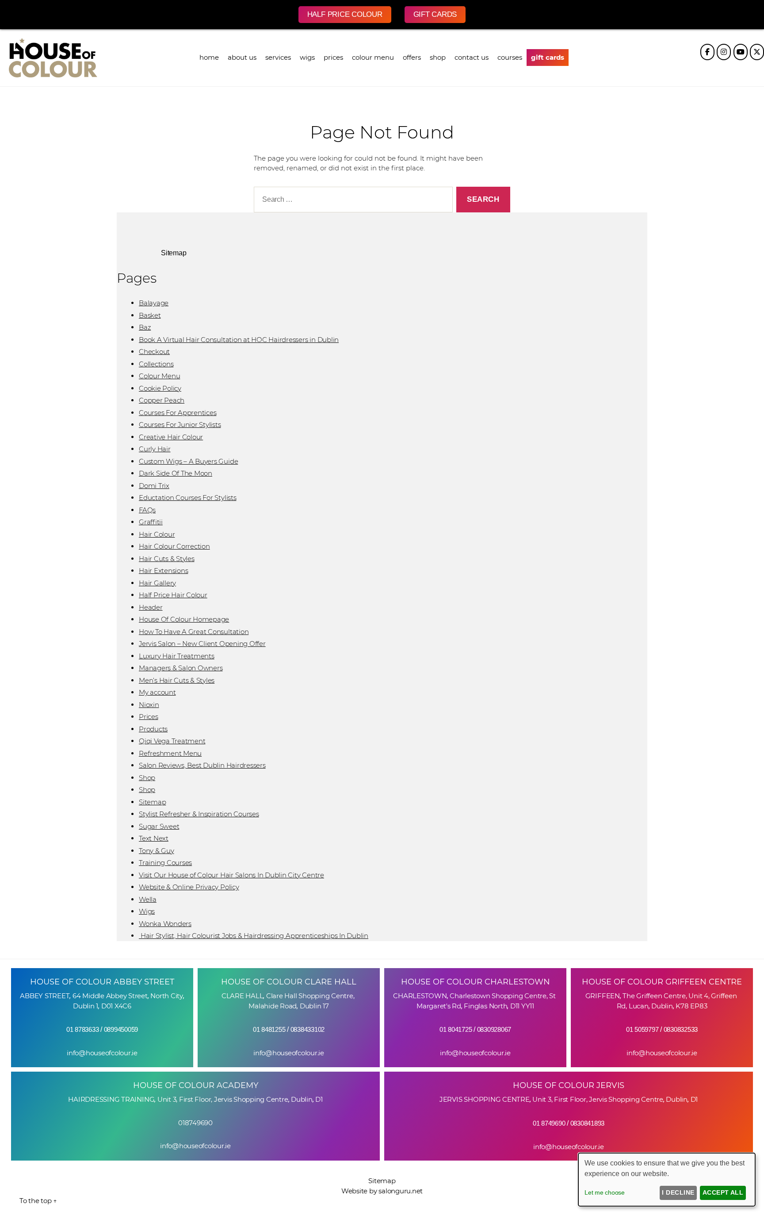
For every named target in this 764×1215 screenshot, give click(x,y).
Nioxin (149, 704)
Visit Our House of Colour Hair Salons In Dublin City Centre (231, 875)
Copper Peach (161, 400)
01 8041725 (455, 1029)
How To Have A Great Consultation (193, 631)
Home (209, 57)
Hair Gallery (157, 583)
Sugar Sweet (159, 826)
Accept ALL (723, 1192)
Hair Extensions (163, 570)
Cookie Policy (160, 388)
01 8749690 (549, 1123)
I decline (678, 1192)
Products (153, 729)
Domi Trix (154, 485)
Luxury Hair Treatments (176, 656)
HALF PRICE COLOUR (344, 14)
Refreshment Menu (170, 753)
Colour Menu (373, 57)
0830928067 (494, 1029)
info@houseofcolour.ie (102, 1053)
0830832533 (681, 1029)
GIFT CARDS (435, 14)
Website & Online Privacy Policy (189, 887)
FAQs (147, 510)
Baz (145, 327)
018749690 (195, 1123)
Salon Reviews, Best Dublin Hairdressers (202, 765)
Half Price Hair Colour (173, 595)
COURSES (509, 57)
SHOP (438, 57)
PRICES (333, 57)
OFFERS (412, 57)
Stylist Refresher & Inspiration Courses (199, 814)
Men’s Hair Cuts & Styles (176, 680)
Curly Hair (155, 449)
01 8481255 (269, 1029)
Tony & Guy (156, 850)
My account (157, 692)
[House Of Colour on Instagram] (724, 52)
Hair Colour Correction (174, 546)
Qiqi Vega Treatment (172, 741)
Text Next (153, 838)
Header (151, 607)
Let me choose (604, 1192)
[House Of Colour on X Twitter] (757, 52)
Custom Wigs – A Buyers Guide (188, 461)
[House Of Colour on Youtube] (740, 52)
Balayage (153, 303)
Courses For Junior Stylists (180, 424)
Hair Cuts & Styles (167, 558)
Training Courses (165, 862)
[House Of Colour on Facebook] (707, 52)
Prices (148, 716)
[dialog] (666, 1179)
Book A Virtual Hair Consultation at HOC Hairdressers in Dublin (239, 339)
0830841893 (587, 1123)
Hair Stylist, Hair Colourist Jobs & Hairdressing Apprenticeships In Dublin (253, 935)
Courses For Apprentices (177, 412)
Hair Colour (157, 534)
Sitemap (152, 802)
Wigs (307, 57)
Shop (147, 777)
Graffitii (151, 522)
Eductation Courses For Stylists (188, 497)
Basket (150, 315)
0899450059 (121, 1029)
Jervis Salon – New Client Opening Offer (202, 643)
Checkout (154, 351)
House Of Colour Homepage (184, 619)
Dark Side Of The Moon (175, 473)
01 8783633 (82, 1029)
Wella (148, 899)
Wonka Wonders (165, 923)
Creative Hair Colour (171, 437)
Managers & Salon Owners (180, 668)
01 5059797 (642, 1029)
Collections (156, 364)
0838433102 (307, 1029)
